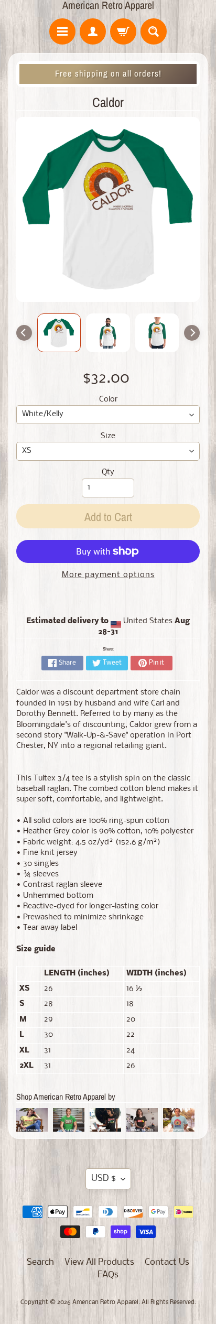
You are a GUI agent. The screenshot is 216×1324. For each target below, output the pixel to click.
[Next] (192, 333)
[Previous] (24, 333)
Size (108, 436)
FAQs (108, 1275)
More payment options (108, 575)
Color (108, 400)
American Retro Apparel (108, 5)
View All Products (99, 1262)
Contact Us (167, 1262)
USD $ (103, 1179)
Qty (108, 472)
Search (40, 1262)
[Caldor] (59, 332)
